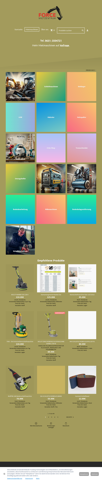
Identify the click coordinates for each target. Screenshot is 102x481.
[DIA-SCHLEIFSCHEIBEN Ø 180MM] (51, 380)
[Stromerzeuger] (51, 175)
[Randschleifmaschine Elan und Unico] (82, 278)
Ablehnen (94, 474)
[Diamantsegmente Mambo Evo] (51, 278)
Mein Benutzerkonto (36, 426)
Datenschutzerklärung (14, 478)
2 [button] (48, 417)
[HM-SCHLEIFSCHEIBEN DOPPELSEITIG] (82, 325)
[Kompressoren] (81, 175)
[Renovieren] (20, 144)
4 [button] (54, 417)
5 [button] (57, 417)
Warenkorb (66, 426)
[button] (70, 417)
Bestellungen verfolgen (51, 426)
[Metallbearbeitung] (20, 237)
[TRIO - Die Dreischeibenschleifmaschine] (20, 325)
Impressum (29, 478)
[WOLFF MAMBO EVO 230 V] (20, 278)
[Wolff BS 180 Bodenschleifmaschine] (20, 380)
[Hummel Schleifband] (82, 380)
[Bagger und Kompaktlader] (20, 83)
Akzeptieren (84, 474)
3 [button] (51, 417)
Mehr (38, 478)
